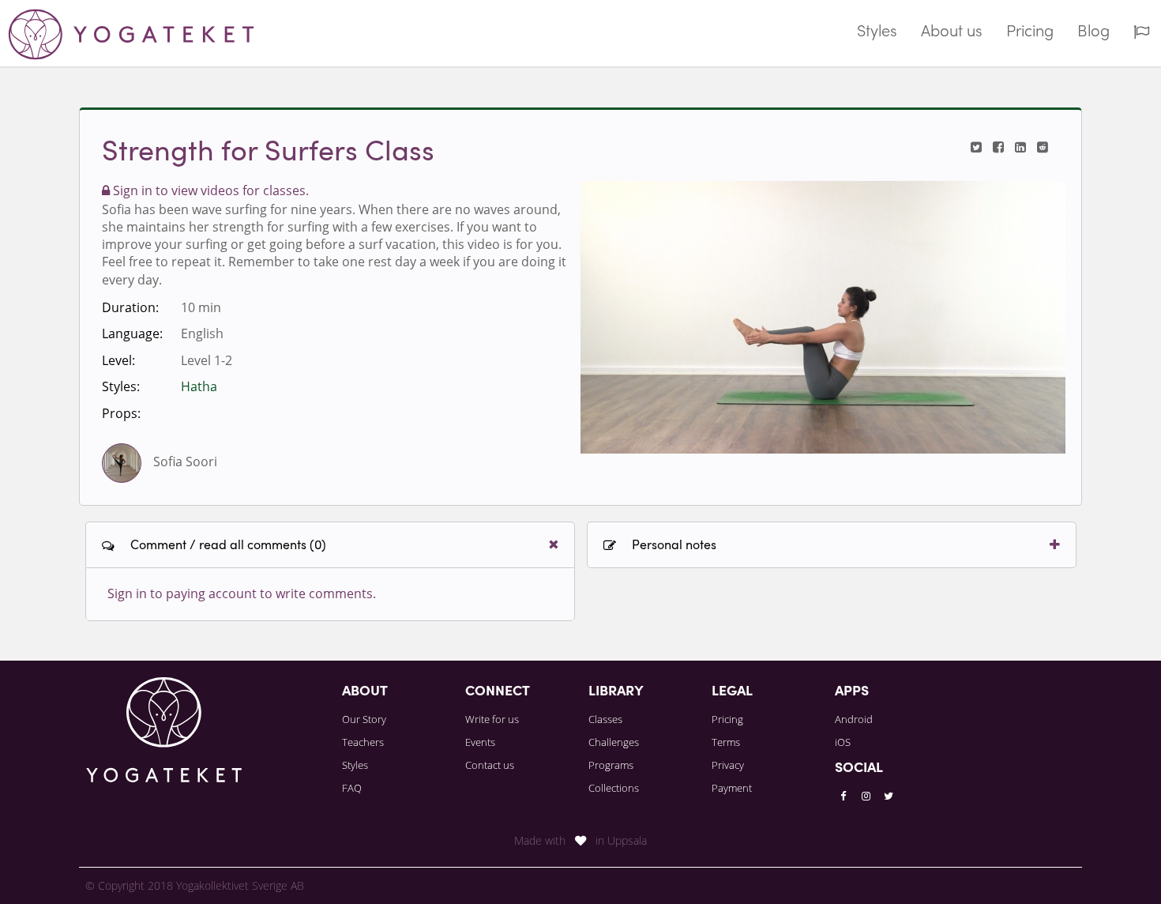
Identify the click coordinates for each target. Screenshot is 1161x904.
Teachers (363, 742)
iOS (843, 742)
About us (952, 32)
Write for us (492, 719)
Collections (613, 788)
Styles (877, 32)
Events (480, 742)
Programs (610, 765)
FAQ (352, 788)
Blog (1093, 32)
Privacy (728, 765)
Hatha (199, 386)
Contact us (489, 765)
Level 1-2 (206, 360)
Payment (732, 788)
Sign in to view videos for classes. (209, 190)
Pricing (1030, 32)
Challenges (613, 742)
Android (854, 719)
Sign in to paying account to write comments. (241, 593)
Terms (726, 742)
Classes (605, 719)
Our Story (364, 719)
